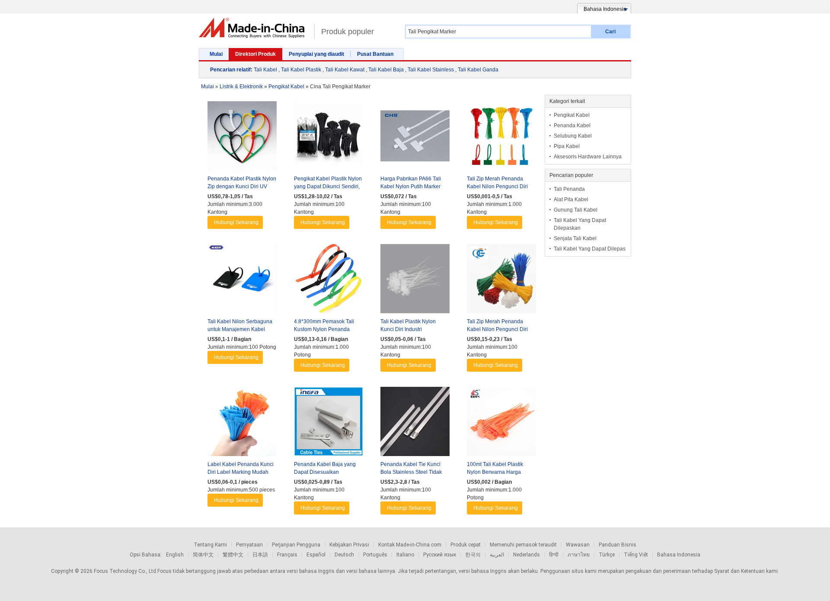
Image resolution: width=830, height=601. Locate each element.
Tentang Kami (210, 545)
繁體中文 (233, 555)
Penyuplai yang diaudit (316, 54)
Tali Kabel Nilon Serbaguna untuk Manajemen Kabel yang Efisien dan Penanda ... (241, 329)
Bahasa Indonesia (678, 555)
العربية (497, 555)
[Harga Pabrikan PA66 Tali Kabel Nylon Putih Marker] (415, 138)
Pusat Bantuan (375, 54)
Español (316, 555)
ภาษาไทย (579, 555)
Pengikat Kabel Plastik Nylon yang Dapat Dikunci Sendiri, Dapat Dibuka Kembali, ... (328, 186)
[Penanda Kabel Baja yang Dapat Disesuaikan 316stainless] (328, 423)
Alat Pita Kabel (571, 199)
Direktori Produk (255, 54)
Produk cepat (465, 545)
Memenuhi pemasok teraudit (523, 545)
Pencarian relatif (230, 70)
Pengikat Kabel (572, 115)
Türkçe (607, 555)
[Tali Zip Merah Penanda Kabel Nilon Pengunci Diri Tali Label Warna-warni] (501, 138)
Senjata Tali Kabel (575, 238)
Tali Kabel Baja (386, 70)
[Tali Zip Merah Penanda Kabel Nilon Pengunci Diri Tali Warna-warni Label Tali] (501, 281)
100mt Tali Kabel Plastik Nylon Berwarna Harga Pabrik (495, 472)
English (175, 555)
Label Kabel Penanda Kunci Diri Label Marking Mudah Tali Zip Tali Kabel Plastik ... (241, 472)
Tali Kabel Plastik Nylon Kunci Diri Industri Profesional (408, 329)
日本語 (260, 555)
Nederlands (526, 555)
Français (287, 555)
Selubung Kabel (573, 136)
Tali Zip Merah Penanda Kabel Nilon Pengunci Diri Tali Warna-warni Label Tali (499, 329)
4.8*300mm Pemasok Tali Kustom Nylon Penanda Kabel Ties (324, 329)
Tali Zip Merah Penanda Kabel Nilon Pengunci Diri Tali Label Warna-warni (497, 186)
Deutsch (344, 555)
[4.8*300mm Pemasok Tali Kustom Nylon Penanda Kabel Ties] (328, 281)
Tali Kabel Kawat (344, 70)
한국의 (473, 555)
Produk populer (347, 31)
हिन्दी (554, 555)
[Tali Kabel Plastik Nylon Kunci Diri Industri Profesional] (415, 281)
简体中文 (203, 555)
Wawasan (578, 545)
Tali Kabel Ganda (478, 70)
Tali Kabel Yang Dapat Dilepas (590, 249)
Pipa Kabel (567, 146)
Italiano (405, 555)
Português (375, 555)
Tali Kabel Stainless (431, 70)
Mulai (216, 54)
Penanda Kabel (572, 125)
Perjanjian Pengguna (296, 545)
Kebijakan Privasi (349, 545)
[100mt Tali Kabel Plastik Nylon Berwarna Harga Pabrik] (501, 423)
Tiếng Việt (636, 555)
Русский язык (439, 555)
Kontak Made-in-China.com (409, 545)
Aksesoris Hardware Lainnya (588, 157)
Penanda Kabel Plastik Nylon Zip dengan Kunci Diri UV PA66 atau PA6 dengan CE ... (242, 186)
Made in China (254, 28)
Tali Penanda (569, 189)
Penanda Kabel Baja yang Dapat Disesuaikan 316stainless (325, 472)
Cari (610, 32)
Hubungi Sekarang (236, 222)
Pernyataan (249, 545)
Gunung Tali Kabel (575, 210)
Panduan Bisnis (617, 545)
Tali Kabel (265, 70)
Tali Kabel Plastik (301, 70)
